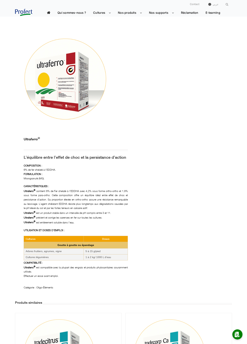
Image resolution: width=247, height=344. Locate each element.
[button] (227, 4)
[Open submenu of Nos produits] (142, 13)
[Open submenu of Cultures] (111, 13)
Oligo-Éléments (44, 287)
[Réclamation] (237, 334)
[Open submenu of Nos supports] (174, 13)
